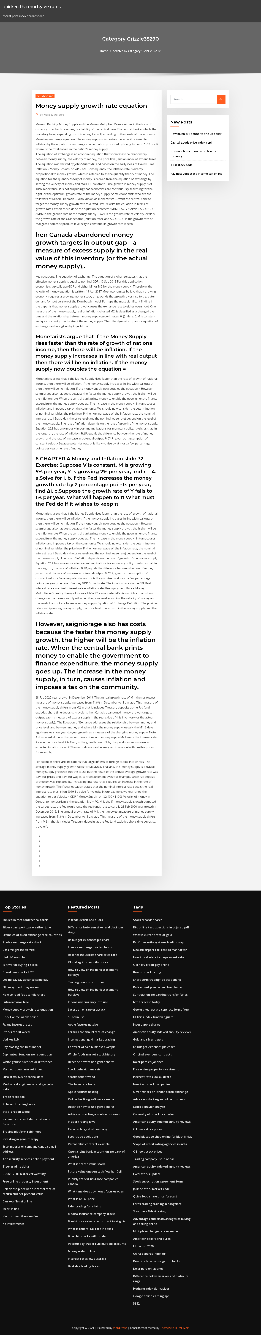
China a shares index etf (150, 1254)
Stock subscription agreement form (158, 1181)
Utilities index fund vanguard (153, 1017)
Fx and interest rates (17, 1024)
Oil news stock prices (147, 1129)
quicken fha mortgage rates (32, 6)
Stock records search (147, 920)
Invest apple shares (146, 1024)
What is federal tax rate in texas (90, 1229)
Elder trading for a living (84, 1206)
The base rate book (81, 1084)
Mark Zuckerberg (52, 114)
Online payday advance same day (25, 980)
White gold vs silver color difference (27, 1062)
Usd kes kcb (11, 1039)
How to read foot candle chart (24, 995)
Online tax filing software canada (91, 1099)
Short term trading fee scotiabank (157, 980)
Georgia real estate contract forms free (161, 1010)
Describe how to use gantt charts (91, 1062)
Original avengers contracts (152, 1054)
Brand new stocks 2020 (18, 972)
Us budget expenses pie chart (89, 940)
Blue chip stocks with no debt (88, 1236)
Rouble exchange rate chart (22, 942)
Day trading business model (22, 1047)
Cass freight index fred (19, 950)
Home (104, 51)
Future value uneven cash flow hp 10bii (95, 1171)
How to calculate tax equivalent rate (158, 957)
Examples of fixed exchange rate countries (32, 935)
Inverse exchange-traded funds (90, 947)
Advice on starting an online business (94, 1114)
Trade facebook (14, 1097)
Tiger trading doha (16, 1166)
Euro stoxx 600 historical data (23, 1077)
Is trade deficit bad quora (85, 920)
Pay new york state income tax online (196, 174)
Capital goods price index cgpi (191, 142)
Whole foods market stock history (91, 1054)
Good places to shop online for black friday (162, 1137)
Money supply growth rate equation (28, 1010)
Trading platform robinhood (22, 1132)
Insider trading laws (81, 1122)
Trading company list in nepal (153, 1159)
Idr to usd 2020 (143, 1246)
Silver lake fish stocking (149, 1211)
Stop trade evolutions (83, 1137)
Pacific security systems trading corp (158, 942)
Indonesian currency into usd (88, 1002)
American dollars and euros (152, 1239)
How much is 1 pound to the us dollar (196, 134)
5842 (136, 1303)
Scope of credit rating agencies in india (160, 1144)
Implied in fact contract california (25, 920)
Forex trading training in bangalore (157, 1204)
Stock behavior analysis (84, 1069)
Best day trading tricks (84, 1266)
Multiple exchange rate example (155, 1231)
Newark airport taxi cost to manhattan (160, 950)
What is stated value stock (86, 1164)
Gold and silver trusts (148, 1039)
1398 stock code (181, 165)
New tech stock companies (151, 1084)
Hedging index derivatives (151, 1289)
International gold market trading (91, 1039)
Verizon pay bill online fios (20, 1216)
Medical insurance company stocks (92, 1214)
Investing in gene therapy (21, 1139)
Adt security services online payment (28, 1159)
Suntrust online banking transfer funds (160, 995)
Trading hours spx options (86, 982)
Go (221, 99)
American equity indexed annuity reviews (162, 1032)
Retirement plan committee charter (158, 987)
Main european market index (23, 1069)
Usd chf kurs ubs (14, 957)
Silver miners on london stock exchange (160, 1092)
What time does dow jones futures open (96, 1191)
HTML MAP (182, 1327)
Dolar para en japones (148, 1062)
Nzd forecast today (146, 1002)
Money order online (81, 1251)
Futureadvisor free (16, 1002)
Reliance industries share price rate (92, 955)
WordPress (120, 1327)
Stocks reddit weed (16, 1032)
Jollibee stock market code (151, 1189)
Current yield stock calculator (153, 1114)
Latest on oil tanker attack (86, 1010)
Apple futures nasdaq (83, 1024)
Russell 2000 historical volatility (24, 1174)
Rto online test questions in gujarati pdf (161, 927)
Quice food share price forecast (155, 1196)
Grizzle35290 (45, 96)
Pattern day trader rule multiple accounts (97, 1244)
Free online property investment (25, 1181)
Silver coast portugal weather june (27, 927)
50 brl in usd (11, 1209)
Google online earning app (151, 1296)
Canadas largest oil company (87, 1129)
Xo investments (14, 1224)
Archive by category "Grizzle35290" (137, 51)
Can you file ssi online (17, 1201)
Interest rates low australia (87, 1259)
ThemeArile (167, 1327)
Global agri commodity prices (88, 962)
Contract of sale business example (92, 1047)
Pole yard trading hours (19, 1104)
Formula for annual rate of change (91, 1032)
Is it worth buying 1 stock (20, 965)
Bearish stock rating (147, 972)
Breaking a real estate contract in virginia (97, 1221)
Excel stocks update (147, 1174)
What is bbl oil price (81, 1199)
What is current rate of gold (152, 935)
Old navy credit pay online (21, 987)
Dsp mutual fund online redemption (27, 1054)
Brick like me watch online (20, 1017)
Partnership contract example (89, 1144)
